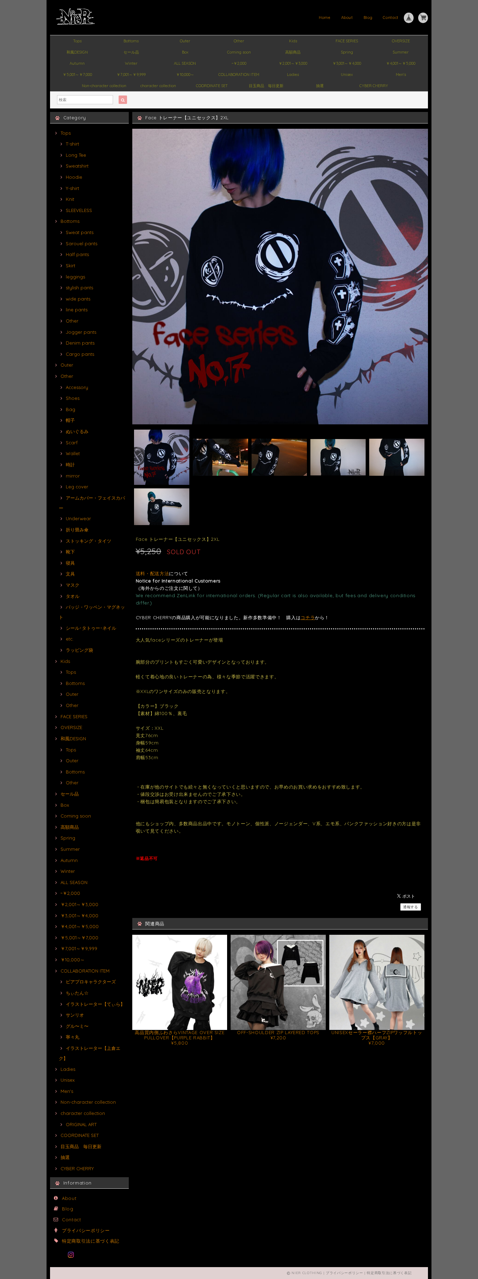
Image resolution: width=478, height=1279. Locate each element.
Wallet (73, 453)
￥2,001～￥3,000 (293, 63)
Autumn (77, 63)
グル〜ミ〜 (77, 1026)
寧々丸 (72, 1037)
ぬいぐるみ (77, 431)
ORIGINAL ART (81, 1124)
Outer (185, 40)
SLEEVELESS (79, 210)
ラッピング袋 (79, 650)
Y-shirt (72, 188)
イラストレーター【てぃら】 (95, 1004)
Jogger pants (81, 332)
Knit (70, 199)
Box (185, 52)
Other (239, 40)
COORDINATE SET (212, 85)
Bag (70, 409)
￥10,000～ (185, 74)
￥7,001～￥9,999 (131, 74)
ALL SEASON (185, 63)
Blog (368, 17)
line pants (76, 309)
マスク (72, 585)
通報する (410, 907)
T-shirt (72, 144)
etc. (69, 639)
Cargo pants (80, 354)
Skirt (70, 265)
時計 (70, 464)
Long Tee (76, 155)
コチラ (308, 617)
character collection (158, 85)
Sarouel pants (81, 243)
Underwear (78, 518)
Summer (401, 52)
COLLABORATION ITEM (238, 74)
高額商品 (293, 52)
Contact (391, 17)
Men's (401, 74)
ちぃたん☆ (77, 993)
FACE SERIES (347, 40)
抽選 (320, 85)
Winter (131, 63)
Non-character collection (104, 85)
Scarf (72, 442)
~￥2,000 (239, 63)
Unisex (347, 74)
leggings (75, 277)
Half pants (77, 254)
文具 (70, 574)
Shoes (72, 398)
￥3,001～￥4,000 (346, 63)
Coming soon (239, 52)
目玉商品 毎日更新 (266, 85)
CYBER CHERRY (373, 85)
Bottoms (131, 40)
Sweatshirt (77, 166)
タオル (72, 596)
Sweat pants (79, 232)
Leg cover (77, 486)
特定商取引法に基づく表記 (90, 1241)
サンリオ (75, 1015)
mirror (73, 476)
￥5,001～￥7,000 (77, 74)
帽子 (70, 420)
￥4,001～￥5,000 (400, 63)
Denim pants (80, 343)
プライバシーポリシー (86, 1230)
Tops (77, 40)
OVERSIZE (401, 40)
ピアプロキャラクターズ (91, 981)
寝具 (70, 563)
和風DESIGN (77, 52)
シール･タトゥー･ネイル (91, 628)
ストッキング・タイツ (88, 541)
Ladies (293, 74)
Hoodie (74, 177)
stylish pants (79, 287)
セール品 (131, 52)
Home (325, 17)
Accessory (77, 387)
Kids (293, 40)
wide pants (78, 299)
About (347, 17)
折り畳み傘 (77, 529)
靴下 (70, 551)
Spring (347, 52)
